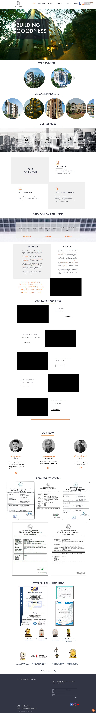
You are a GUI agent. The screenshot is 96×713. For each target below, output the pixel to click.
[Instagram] (83, 3)
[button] (87, 3)
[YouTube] (78, 704)
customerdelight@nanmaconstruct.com (29, 708)
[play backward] (22, 78)
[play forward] (74, 78)
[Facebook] (80, 3)
